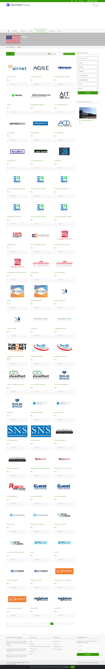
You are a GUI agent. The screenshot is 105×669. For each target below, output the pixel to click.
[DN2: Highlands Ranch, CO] (87, 113)
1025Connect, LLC (12, 244)
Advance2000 (10, 132)
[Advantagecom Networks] (41, 95)
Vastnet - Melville (11, 328)
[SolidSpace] (17, 403)
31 (25, 626)
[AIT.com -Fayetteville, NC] (64, 95)
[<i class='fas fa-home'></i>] (8, 31)
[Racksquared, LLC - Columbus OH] (64, 459)
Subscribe (87, 654)
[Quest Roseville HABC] (64, 487)
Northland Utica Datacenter (14, 608)
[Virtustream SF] (41, 263)
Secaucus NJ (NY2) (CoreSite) (38, 216)
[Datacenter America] (41, 571)
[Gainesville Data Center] (41, 151)
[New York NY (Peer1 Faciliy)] (41, 179)
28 (16, 626)
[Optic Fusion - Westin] (64, 515)
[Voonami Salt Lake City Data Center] (17, 263)
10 (31, 623)
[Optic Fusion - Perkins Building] (17, 543)
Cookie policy (66, 667)
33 (31, 626)
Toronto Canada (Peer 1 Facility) (63, 216)
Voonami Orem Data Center (61, 244)
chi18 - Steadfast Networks (38, 384)
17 (51, 623)
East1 (32, 552)
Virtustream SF (35, 272)
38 (45, 626)
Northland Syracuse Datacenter (62, 580)
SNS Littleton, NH (35, 440)
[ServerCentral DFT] (64, 403)
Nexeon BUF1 (34, 608)
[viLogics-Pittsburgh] (41, 291)
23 (69, 623)
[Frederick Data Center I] (41, 347)
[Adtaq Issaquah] (41, 123)
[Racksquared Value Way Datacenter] (41, 459)
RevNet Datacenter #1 (60, 440)
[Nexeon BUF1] (41, 599)
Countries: (55, 641)
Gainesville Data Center (37, 160)
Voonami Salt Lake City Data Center (16, 272)
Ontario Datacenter (12, 580)
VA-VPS (56, 552)
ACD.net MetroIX (58, 132)
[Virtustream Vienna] (64, 263)
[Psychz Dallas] (17, 515)
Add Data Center (92, 1)
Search (88, 92)
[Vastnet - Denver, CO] (64, 291)
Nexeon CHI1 (58, 608)
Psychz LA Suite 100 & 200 (38, 524)
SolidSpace (10, 412)
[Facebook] (72, 1)
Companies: (56, 646)
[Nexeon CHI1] (64, 599)
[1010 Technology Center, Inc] (41, 235)
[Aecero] (17, 95)
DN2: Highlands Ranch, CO (86, 120)
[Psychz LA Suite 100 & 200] (41, 515)
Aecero (9, 105)
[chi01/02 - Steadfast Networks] (17, 375)
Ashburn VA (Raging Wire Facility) (16, 188)
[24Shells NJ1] (64, 151)
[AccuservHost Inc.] (17, 151)
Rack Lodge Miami (12, 496)
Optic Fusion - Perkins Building (15, 552)
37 (42, 626)
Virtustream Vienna (59, 272)
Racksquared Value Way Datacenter (40, 468)
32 (28, 626)
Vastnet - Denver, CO (60, 300)
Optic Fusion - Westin (60, 524)
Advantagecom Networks (37, 105)
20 (60, 623)
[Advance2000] (17, 123)
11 (34, 623)
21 (63, 623)
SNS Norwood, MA (12, 440)
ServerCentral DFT (59, 412)
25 (7, 626)
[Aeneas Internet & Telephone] (64, 67)
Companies (23, 31)
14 (43, 623)
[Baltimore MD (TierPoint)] (17, 207)
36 (39, 626)
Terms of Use (96, 662)
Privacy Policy (80, 662)
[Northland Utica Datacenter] (17, 599)
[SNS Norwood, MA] (17, 431)
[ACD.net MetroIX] (64, 123)
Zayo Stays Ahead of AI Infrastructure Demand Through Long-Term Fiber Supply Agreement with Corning (16, 643)
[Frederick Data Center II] (64, 347)
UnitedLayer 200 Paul (60, 328)
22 (66, 623)
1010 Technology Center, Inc (38, 244)
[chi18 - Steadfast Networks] (41, 375)
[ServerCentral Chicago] (41, 403)
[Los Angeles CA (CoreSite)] (64, 179)
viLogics (9, 300)
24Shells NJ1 (57, 160)
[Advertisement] (52, 18)
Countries (14, 31)
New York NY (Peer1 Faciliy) (38, 188)
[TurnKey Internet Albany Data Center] (17, 347)
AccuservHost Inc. (12, 160)
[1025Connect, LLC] (17, 235)
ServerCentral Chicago (37, 412)
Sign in (82, 1)
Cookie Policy (89, 662)
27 (13, 626)
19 (57, 623)
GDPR (85, 662)
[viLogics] (17, 291)
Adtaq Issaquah (35, 132)
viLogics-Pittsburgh (36, 300)
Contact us (96, 6)
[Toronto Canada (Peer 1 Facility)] (64, 207)
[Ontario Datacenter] (17, 571)
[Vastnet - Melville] (17, 319)
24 (72, 623)
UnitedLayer (34, 328)
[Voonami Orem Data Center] (64, 235)
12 (37, 623)
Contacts (96, 4)
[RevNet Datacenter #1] (64, 431)
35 (37, 626)
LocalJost (13, 664)
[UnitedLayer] (41, 319)
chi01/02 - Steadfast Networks (15, 384)
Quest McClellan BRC (36, 496)
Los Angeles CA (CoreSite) (61, 188)
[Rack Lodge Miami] (17, 487)
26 (10, 626)
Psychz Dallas (10, 524)
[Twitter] (76, 1)
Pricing (30, 31)
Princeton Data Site (36, 77)
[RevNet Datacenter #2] (17, 459)
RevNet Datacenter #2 (13, 468)
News (31, 641)
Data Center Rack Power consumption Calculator (40, 646)
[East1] (41, 543)
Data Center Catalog (15, 662)
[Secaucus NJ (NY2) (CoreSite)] (41, 207)
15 (46, 623)
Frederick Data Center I (37, 356)
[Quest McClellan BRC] (41, 487)
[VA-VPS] (64, 543)
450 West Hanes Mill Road (61, 384)
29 (19, 626)
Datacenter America (36, 580)
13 (40, 623)
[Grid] (48, 54)
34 (34, 626)
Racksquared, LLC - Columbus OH (63, 468)
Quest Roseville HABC (60, 496)
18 (54, 623)
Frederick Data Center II (60, 356)
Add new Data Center (68, 53)
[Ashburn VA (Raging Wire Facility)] (17, 179)
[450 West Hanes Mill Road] (64, 375)
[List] (50, 54)
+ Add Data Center (41, 31)
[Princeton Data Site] (41, 67)
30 (22, 626)
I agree (72, 666)
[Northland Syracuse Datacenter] (64, 571)
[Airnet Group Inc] (17, 67)
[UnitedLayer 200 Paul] (64, 319)
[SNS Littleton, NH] (41, 431)
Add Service (52, 31)
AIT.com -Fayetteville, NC (61, 105)
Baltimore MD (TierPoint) (14, 216)
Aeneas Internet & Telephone (62, 77)
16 (49, 623)
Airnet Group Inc (11, 77)
